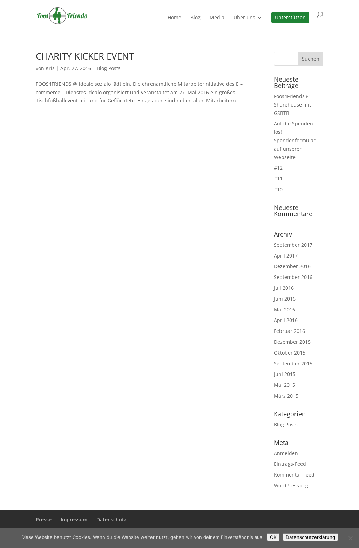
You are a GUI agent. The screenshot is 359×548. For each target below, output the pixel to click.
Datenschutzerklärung (310, 537)
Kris (50, 68)
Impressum (74, 519)
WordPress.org (291, 485)
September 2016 (293, 277)
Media (217, 18)
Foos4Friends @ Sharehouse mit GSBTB (292, 104)
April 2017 (286, 255)
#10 (278, 189)
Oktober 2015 (289, 352)
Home (174, 18)
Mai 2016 (284, 309)
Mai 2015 (284, 385)
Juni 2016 (285, 298)
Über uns (244, 18)
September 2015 (293, 363)
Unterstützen (290, 17)
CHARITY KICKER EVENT (85, 56)
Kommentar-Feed (294, 474)
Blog (195, 18)
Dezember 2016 (292, 266)
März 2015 (286, 395)
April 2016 (286, 320)
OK (273, 537)
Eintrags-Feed (290, 463)
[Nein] (350, 538)
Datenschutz (111, 519)
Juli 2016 (284, 288)
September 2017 (293, 244)
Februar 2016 (289, 331)
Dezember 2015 (292, 341)
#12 (278, 167)
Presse (44, 519)
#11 (278, 178)
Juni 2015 (285, 374)
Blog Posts (109, 68)
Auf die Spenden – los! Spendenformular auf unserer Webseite (295, 140)
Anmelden (286, 453)
